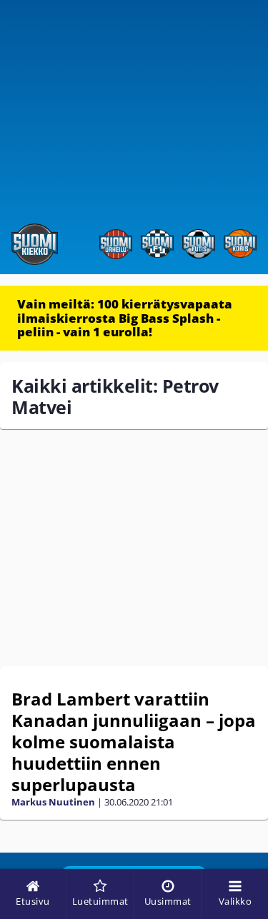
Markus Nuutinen (53, 801)
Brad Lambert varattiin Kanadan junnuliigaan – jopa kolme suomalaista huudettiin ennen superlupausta (133, 741)
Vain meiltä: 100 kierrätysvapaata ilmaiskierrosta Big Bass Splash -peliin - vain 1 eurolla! (124, 318)
